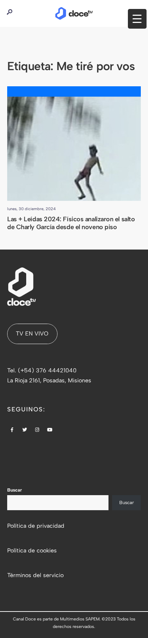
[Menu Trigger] (137, 19)
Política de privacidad (35, 525)
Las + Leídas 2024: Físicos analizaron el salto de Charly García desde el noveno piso (71, 223)
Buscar (14, 490)
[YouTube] (50, 430)
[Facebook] (12, 430)
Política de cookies (32, 550)
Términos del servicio (35, 575)
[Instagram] (37, 430)
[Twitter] (25, 430)
